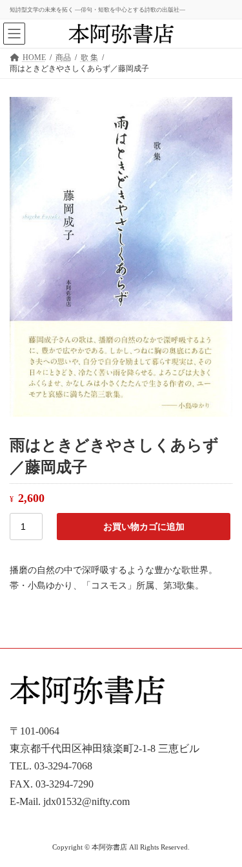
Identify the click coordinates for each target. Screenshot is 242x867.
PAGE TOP (223, 827)
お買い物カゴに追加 (144, 526)
